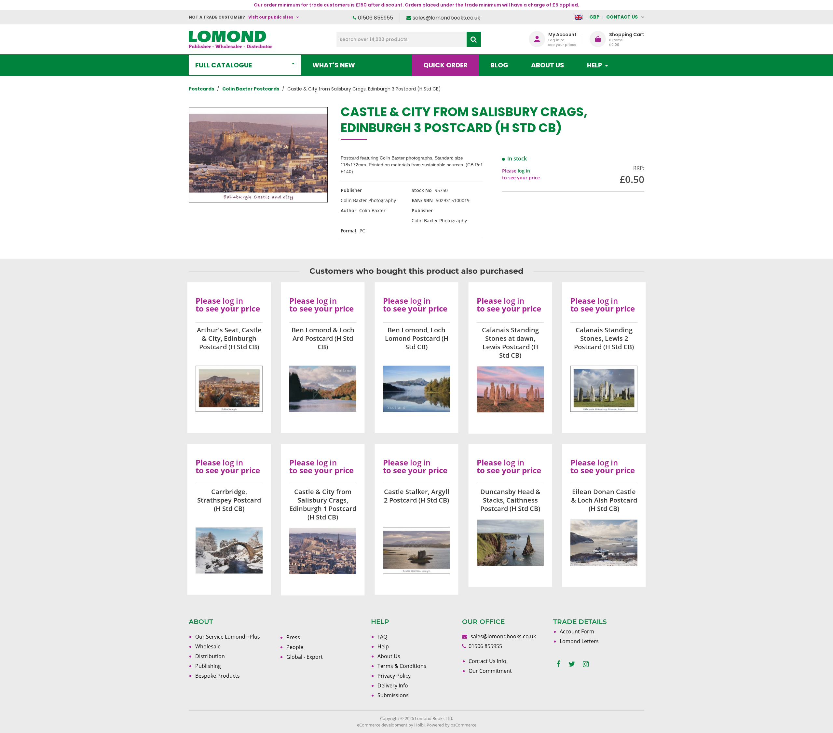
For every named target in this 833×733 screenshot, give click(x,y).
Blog (499, 65)
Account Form (577, 631)
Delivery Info (392, 685)
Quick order (445, 65)
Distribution (210, 656)
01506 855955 (375, 17)
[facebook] (558, 664)
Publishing (208, 666)
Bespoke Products (217, 675)
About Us (547, 65)
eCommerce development (382, 725)
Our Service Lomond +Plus (227, 636)
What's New (333, 65)
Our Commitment (490, 670)
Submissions (393, 695)
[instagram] (586, 664)
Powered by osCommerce (451, 725)
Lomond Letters (579, 641)
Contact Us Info (487, 661)
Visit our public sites (270, 17)
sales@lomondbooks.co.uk (446, 17)
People (294, 647)
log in (524, 171)
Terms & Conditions (401, 666)
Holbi (419, 725)
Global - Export (304, 656)
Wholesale (208, 646)
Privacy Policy (394, 675)
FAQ (382, 636)
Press (293, 637)
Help (383, 646)
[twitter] (571, 664)
